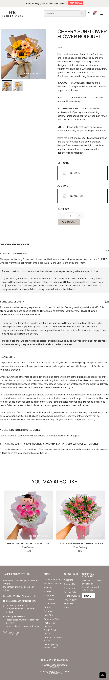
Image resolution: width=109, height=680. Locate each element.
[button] (101, 13)
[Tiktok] (18, 633)
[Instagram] (11, 633)
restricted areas (57, 435)
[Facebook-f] (5, 633)
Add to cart (69, 221)
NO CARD (75, 173)
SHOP (47, 574)
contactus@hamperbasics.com (91, 412)
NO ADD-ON (76, 195)
